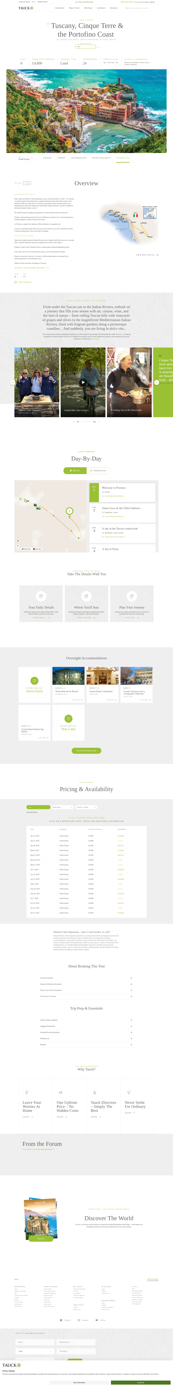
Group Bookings (136, 1293)
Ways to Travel (74, 8)
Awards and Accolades (79, 1289)
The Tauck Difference (79, 1295)
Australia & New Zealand (21, 1295)
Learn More (26, 1117)
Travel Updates (136, 1304)
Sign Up (152, 2)
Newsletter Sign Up (137, 1295)
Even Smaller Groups (49, 1291)
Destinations (59, 8)
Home (16, 1279)
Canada (16, 1297)
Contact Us (135, 1286)
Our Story (75, 1291)
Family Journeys (48, 1295)
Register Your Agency (107, 1307)
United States (18, 1306)
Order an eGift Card (137, 1297)
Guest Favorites (48, 1297)
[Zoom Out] (17, 548)
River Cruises (47, 1302)
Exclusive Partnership (50, 1293)
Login (103, 1289)
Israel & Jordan (18, 1302)
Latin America (18, 1304)
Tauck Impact (76, 1293)
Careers (75, 1307)
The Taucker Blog (78, 1297)
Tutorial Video (105, 1293)
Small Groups (47, 1304)
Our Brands (101, 8)
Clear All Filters (31, 812)
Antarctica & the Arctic (20, 1291)
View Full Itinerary (25, 282)
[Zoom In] (17, 545)
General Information (137, 1291)
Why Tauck (88, 8)
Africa (16, 1289)
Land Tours (47, 1300)
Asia (15, 1293)
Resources (114, 8)
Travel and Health (137, 1302)
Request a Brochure (137, 1299)
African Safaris (48, 1289)
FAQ (133, 1288)
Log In (147, 2)
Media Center (77, 1309)
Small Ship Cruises (49, 1306)
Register (104, 1291)
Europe (16, 1300)
